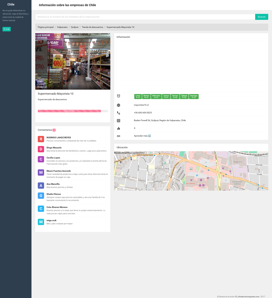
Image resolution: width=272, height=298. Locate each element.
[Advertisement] (191, 64)
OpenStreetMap (124, 153)
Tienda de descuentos (92, 27)
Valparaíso (62, 27)
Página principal (46, 27)
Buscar (262, 16)
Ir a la (6, 29)
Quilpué (74, 27)
